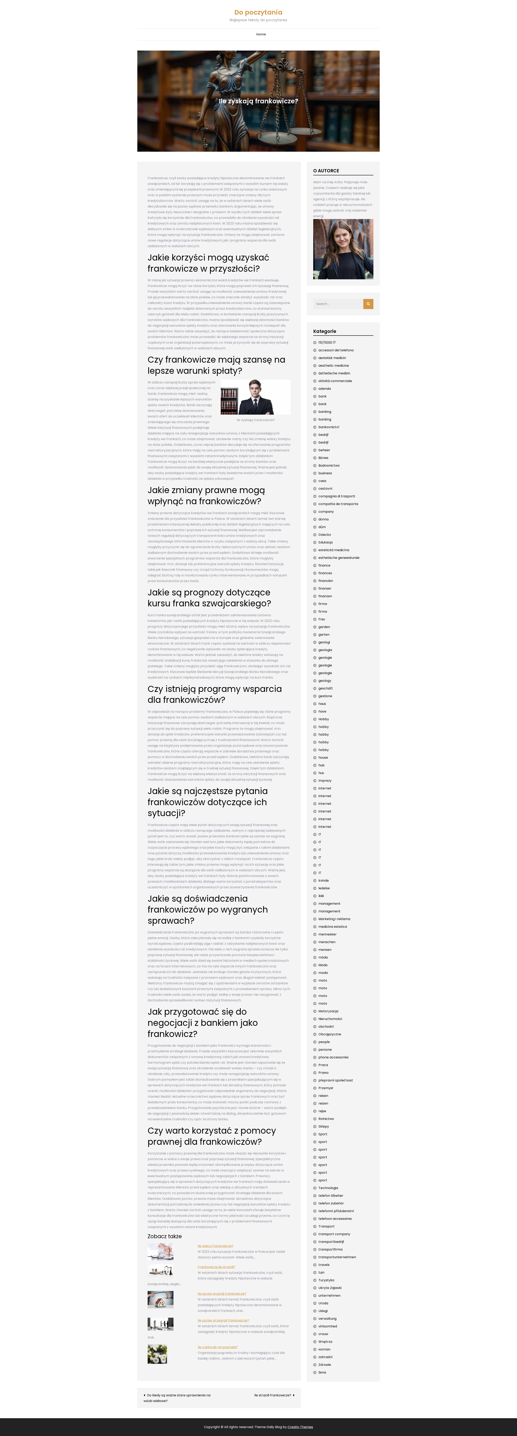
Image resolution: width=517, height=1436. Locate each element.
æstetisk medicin (332, 358)
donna (323, 519)
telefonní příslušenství (336, 1211)
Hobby (323, 719)
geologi (324, 642)
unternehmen (329, 1295)
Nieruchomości (330, 1019)
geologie (325, 657)
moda (323, 972)
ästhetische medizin (334, 373)
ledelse (324, 888)
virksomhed (327, 1326)
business (325, 473)
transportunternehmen (337, 1257)
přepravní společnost (335, 1080)
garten (323, 634)
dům (322, 527)
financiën (325, 580)
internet (324, 788)
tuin (321, 1272)
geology (324, 680)
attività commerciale (335, 381)
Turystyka (326, 1280)
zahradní (325, 1357)
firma (322, 604)
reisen (323, 1095)
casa (322, 481)
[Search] (368, 304)
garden (324, 627)
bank (322, 396)
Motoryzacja (328, 1011)
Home (261, 34)
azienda (324, 388)
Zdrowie (324, 1364)
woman (324, 1349)
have (322, 711)
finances (325, 573)
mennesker (327, 934)
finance (324, 565)
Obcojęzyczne (329, 1034)
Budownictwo (329, 465)
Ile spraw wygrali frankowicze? (222, 1293)
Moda (322, 965)
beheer (324, 450)
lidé (321, 896)
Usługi (323, 1311)
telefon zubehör (331, 1203)
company (326, 511)
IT (319, 834)
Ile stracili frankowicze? (272, 1395)
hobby (323, 726)
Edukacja (325, 542)
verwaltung (327, 1318)
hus (321, 773)
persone (325, 1049)
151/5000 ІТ (327, 342)
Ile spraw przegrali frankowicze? (223, 1320)
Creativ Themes (300, 1427)
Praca (323, 1065)
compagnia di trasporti (336, 496)
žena (322, 1372)
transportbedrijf (331, 1241)
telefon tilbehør (330, 1195)
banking (324, 411)
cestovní (325, 488)
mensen (324, 949)
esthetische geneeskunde (338, 557)
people (324, 1042)
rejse (322, 1111)
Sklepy (323, 1126)
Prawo (323, 1072)
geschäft (325, 688)
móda (323, 957)
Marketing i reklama (334, 919)
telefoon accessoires (335, 1218)
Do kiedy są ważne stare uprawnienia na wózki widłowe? (177, 1398)
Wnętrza (325, 1341)
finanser (324, 588)
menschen (326, 942)
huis (321, 765)
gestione (325, 696)
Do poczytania (258, 12)
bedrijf (323, 434)
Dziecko (324, 534)
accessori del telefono (336, 350)
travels (324, 1264)
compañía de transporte (338, 504)
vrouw (323, 1334)
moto (322, 980)
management (329, 903)
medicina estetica (332, 926)
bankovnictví (328, 427)
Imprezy (325, 780)
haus (322, 703)
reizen (323, 1103)
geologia (325, 650)
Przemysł (325, 1088)
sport (322, 1141)
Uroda (323, 1303)
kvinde (323, 880)
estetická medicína (333, 550)
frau (321, 619)
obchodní (326, 1026)
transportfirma (330, 1249)
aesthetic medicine (333, 365)
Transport (326, 1226)
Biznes (323, 457)
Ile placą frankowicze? (215, 1246)
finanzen (325, 596)
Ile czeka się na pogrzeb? (218, 1347)
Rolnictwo (326, 1118)
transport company (334, 1234)
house (323, 757)
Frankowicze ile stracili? (216, 1267)
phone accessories (333, 1057)
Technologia (328, 1188)
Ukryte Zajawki (330, 1288)
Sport (322, 1134)
